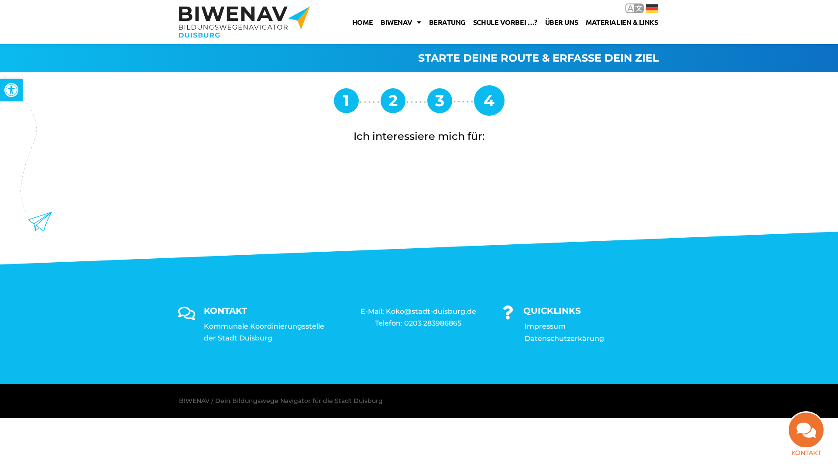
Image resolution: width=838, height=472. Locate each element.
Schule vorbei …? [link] (505, 22)
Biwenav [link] (396, 22)
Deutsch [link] (646, 8)
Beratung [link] (447, 22)
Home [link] (362, 22)
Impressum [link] (545, 326)
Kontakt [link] (806, 453)
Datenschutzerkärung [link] (564, 338)
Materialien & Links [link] (622, 22)
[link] (11, 90)
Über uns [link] (561, 22)
